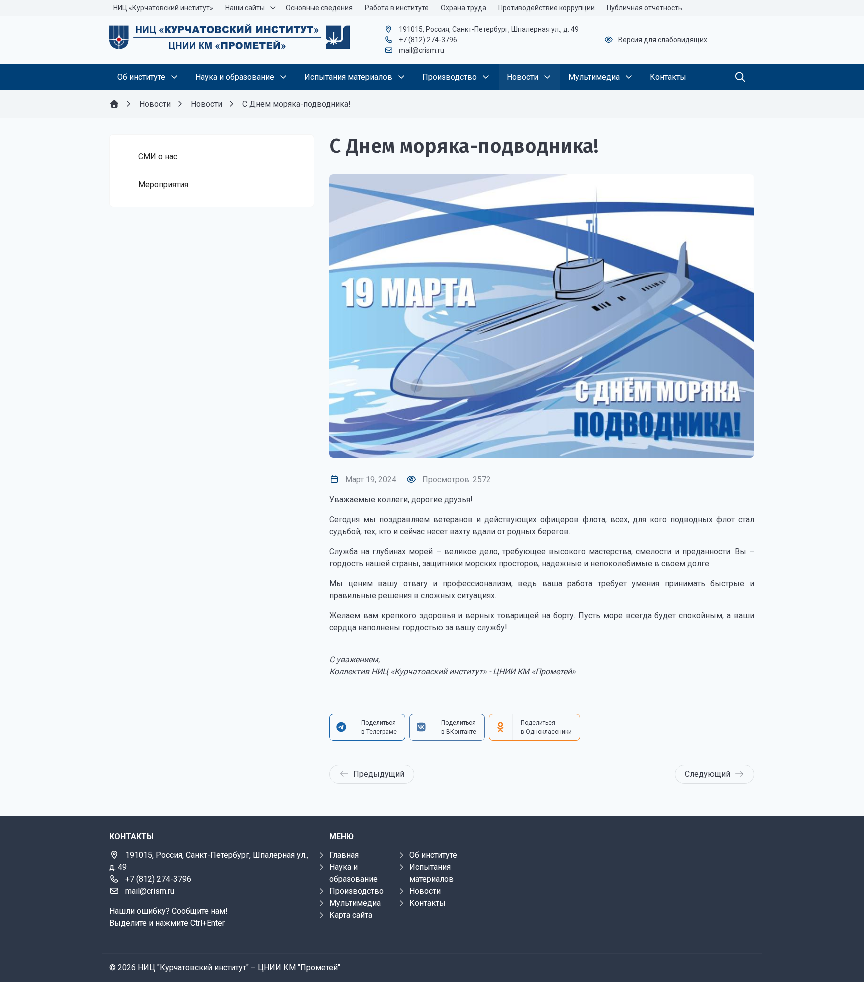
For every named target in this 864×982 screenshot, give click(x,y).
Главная (344, 855)
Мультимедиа (355, 903)
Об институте (434, 855)
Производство (357, 891)
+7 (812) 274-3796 (428, 40)
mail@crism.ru (421, 50)
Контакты (428, 903)
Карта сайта (351, 915)
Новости (425, 891)
